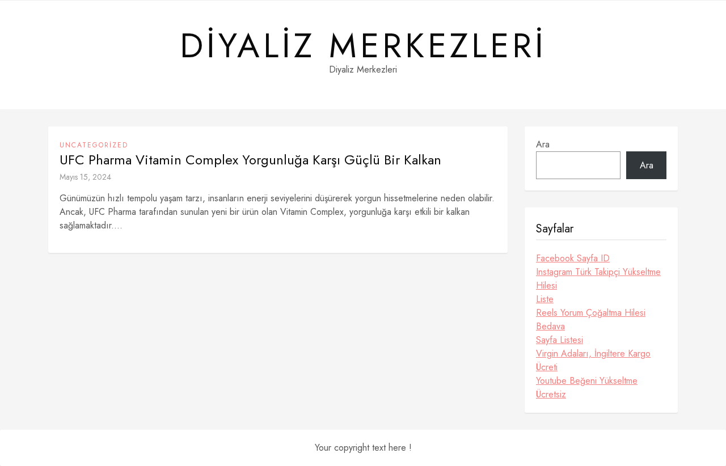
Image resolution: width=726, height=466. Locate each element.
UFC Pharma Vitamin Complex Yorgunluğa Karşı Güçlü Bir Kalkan (250, 159)
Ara (543, 144)
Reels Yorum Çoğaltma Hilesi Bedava (590, 319)
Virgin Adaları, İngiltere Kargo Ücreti (593, 360)
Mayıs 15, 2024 (85, 177)
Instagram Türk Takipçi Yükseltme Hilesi (598, 278)
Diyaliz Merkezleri (363, 46)
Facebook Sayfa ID (573, 258)
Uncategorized (94, 145)
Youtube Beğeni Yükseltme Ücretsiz (587, 387)
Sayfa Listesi (559, 339)
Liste (545, 299)
